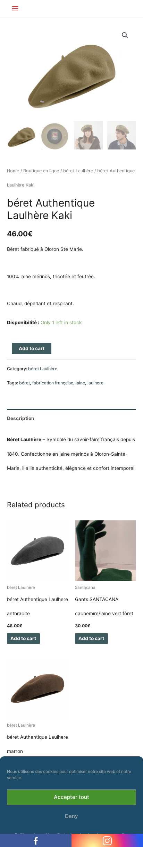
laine (80, 382)
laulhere (95, 382)
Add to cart (31, 348)
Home (13, 170)
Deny (71, 816)
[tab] (71, 418)
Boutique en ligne (41, 170)
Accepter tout (71, 797)
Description (20, 418)
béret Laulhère (78, 170)
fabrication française (52, 382)
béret (24, 382)
